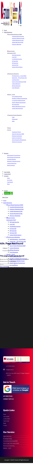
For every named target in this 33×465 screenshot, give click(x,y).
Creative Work (6, 419)
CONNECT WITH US (8, 399)
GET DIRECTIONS (7, 396)
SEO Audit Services (14, 222)
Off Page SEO (13, 231)
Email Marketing (14, 252)
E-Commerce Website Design (17, 261)
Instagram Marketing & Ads (17, 209)
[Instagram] (8, 402)
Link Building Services (15, 226)
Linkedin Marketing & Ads (16, 211)
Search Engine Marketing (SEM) (17, 246)
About (4, 414)
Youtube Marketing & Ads (16, 213)
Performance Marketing (8, 446)
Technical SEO (13, 233)
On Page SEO (13, 228)
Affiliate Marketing (14, 250)
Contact (5, 425)
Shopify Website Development (17, 263)
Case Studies (6, 416)
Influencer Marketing (15, 216)
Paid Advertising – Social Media (17, 239)
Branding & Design (7, 439)
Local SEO (12, 224)
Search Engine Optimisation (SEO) (11, 443)
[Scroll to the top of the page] (0, 464)
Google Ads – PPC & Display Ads (18, 241)
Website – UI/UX (10, 254)
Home (4, 200)
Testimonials (6, 421)
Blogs (4, 423)
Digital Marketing (7, 203)
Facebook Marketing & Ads (16, 207)
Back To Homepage (4, 266)
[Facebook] (4, 402)
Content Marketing (14, 248)
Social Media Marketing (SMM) (10, 441)
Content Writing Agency (15, 235)
